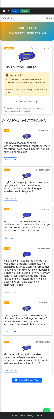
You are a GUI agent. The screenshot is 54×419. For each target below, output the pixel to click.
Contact (39, 416)
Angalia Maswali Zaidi (28, 380)
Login (15, 11)
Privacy (30, 416)
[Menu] (4, 11)
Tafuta (49, 18)
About (22, 416)
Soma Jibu (9, 159)
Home (14, 416)
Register (25, 11)
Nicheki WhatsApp (28, 101)
